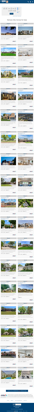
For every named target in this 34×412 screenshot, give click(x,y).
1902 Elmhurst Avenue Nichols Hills (21, 111)
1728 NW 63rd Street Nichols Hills (4, 348)
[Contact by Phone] (28, 1)
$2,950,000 (25, 23)
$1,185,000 (25, 131)
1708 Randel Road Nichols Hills (3, 46)
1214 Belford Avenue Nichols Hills (4, 240)
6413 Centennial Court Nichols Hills (21, 219)
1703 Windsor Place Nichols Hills (4, 90)
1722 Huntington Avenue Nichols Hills (5, 111)
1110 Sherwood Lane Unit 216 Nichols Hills (22, 369)
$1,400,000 (25, 109)
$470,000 (8, 281)
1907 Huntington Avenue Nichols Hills (5, 219)
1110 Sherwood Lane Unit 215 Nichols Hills (22, 348)
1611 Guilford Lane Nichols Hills (21, 68)
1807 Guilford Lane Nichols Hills (21, 25)
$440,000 (8, 303)
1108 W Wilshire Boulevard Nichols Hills (22, 327)
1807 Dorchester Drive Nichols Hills (21, 133)
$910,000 (25, 174)
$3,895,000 (8, 23)
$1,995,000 (25, 66)
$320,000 (25, 346)
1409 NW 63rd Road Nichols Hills (4, 327)
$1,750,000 (8, 88)
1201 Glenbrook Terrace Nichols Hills (22, 262)
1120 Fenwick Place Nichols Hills (4, 305)
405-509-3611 (17, 407)
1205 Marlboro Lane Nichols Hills (21, 240)
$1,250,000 (8, 131)
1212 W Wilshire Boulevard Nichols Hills (5, 155)
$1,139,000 (8, 153)
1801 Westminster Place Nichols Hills (4, 262)
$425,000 (25, 303)
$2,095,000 (8, 66)
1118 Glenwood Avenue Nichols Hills (21, 155)
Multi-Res (18, 9)
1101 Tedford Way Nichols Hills (20, 305)
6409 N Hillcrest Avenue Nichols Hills (5, 198)
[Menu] (32, 1)
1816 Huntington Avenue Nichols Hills (5, 283)
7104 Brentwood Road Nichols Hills (21, 198)
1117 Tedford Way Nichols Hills (20, 90)
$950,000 (25, 153)
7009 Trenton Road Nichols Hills (4, 176)
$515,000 (25, 260)
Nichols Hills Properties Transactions (17, 390)
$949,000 (8, 174)
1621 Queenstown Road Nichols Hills (4, 133)
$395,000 (8, 325)
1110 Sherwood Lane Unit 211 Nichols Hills (5, 369)
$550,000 (25, 238)
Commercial (18, 11)
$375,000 (25, 325)
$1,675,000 (8, 109)
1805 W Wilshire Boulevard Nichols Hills (5, 25)
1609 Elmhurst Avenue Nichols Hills (21, 46)
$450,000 (25, 281)
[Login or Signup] (30, 1)
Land (18, 12)
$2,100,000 (25, 44)
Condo (18, 8)
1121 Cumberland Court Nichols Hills (4, 68)
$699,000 (8, 238)
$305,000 (8, 367)
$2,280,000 (8, 44)
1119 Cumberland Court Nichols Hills (21, 283)
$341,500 (8, 346)
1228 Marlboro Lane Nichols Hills (21, 176)
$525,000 (8, 260)
